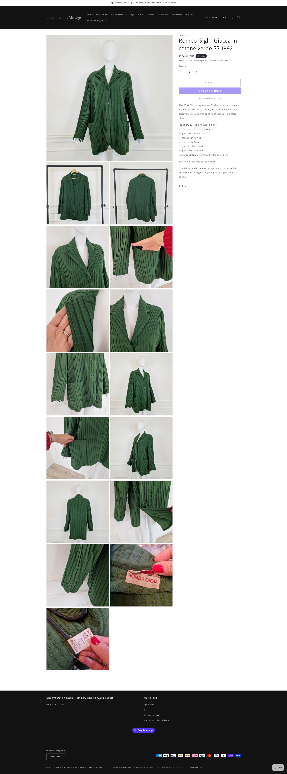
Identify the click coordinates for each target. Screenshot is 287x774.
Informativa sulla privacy (121, 767)
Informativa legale (194, 767)
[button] (118, 14)
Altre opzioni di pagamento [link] (210, 98)
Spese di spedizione (201, 60)
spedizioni (149, 704)
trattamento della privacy (156, 720)
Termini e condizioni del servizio (146, 767)
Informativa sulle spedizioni (173, 767)
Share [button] (184, 186)
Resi (146, 709)
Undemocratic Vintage (61, 767)
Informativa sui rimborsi (98, 767)
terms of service (151, 715)
